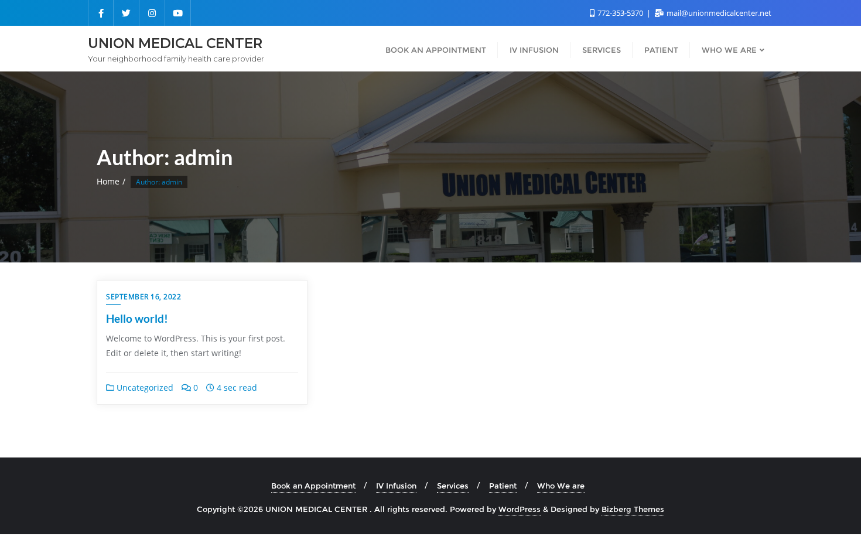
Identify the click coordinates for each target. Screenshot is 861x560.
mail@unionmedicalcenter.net (718, 13)
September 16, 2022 (143, 297)
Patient (503, 485)
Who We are (561, 485)
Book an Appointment (313, 485)
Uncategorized (143, 387)
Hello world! (137, 318)
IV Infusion (396, 485)
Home (108, 181)
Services (453, 485)
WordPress (519, 509)
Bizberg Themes (633, 509)
